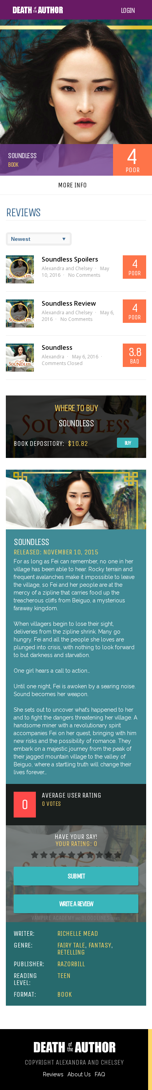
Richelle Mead (77, 933)
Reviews (53, 1074)
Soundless (57, 347)
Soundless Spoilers (70, 259)
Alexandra (53, 356)
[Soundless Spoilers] (20, 269)
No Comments (84, 275)
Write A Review (76, 903)
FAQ (100, 1074)
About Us (79, 1074)
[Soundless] (20, 358)
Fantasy (99, 945)
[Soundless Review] (20, 313)
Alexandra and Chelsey (67, 268)
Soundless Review (69, 303)
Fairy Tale (71, 945)
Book (13, 164)
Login (128, 10)
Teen (64, 975)
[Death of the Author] (38, 12)
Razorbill (71, 964)
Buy (128, 443)
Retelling (71, 952)
